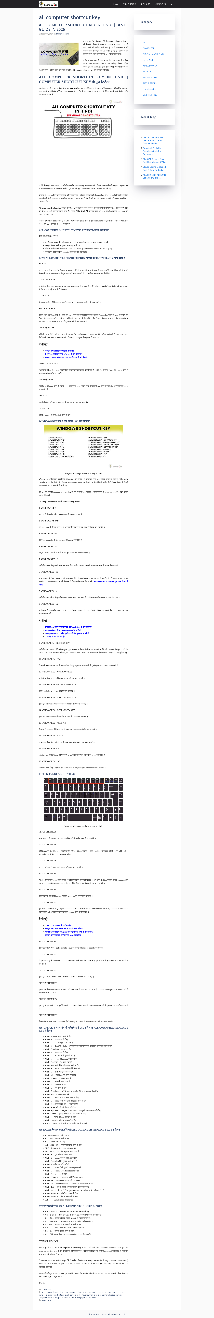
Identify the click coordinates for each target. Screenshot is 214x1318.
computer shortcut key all (58, 1295)
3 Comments (47, 1300)
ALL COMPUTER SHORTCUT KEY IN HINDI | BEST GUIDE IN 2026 (82, 27)
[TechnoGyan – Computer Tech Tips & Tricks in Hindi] (48, 4)
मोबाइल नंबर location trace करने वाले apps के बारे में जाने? (66, 357)
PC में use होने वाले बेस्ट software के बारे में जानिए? (63, 354)
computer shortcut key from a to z (84, 1295)
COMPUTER (160, 4)
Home (115, 4)
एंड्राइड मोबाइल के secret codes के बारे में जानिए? (63, 630)
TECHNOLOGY (150, 77)
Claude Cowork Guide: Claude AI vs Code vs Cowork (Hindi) (153, 140)
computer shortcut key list (110, 1295)
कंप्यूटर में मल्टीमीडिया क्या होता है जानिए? (60, 351)
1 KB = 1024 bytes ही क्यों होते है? (58, 925)
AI (144, 42)
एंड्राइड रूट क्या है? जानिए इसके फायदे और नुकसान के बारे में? (67, 633)
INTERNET (145, 4)
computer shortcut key (98, 1292)
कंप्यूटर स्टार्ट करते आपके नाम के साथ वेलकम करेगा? (64, 929)
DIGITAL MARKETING (153, 54)
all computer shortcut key (52, 1292)
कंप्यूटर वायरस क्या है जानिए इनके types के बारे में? (63, 935)
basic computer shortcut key (76, 1292)
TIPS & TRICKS (129, 4)
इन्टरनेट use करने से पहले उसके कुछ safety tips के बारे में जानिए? (68, 627)
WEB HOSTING (150, 94)
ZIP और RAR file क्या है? (55, 637)
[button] (171, 4)
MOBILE (147, 71)
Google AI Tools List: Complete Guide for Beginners (152, 151)
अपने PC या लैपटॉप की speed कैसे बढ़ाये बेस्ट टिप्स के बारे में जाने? (69, 932)
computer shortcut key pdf (50, 1297)
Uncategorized (150, 89)
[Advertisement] (83, 163)
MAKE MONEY (150, 65)
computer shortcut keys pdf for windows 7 (79, 1297)
